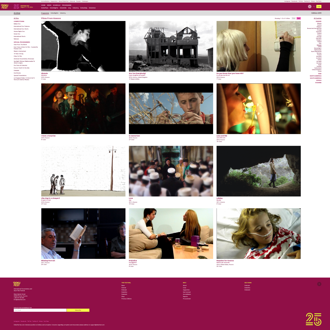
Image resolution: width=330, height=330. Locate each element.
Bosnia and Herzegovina (314, 28)
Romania (318, 56)
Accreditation (45, 1)
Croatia (319, 30)
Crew (184, 288)
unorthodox (17, 73)
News (49, 5)
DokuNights (54, 8)
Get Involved (187, 292)
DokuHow (92, 8)
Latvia (319, 46)
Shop (123, 296)
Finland (319, 33)
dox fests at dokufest (20, 65)
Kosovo (319, 45)
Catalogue (85, 1)
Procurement (187, 299)
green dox (17, 34)
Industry (76, 8)
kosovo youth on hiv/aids (21, 68)
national (16, 39)
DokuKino (124, 292)
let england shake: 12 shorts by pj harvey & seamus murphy (24, 78)
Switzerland (317, 68)
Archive (17, 13)
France (319, 35)
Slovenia (318, 63)
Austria (319, 25)
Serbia (319, 60)
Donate (78, 1)
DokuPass (44, 8)
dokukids (16, 70)
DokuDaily (83, 8)
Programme (66, 5)
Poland (319, 55)
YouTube (318, 1)
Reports (185, 296)
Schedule (56, 5)
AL (309, 6)
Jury (69, 8)
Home (43, 5)
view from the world (20, 44)
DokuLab (72, 1)
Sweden (319, 66)
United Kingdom (316, 70)
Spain (319, 65)
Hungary (318, 40)
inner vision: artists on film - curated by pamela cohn (26, 48)
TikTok (301, 1)
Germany (318, 38)
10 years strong (18, 54)
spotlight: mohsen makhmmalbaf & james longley (24, 62)
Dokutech (124, 294)
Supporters (54, 1)
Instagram (287, 1)
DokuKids (63, 8)
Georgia (319, 37)
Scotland (318, 58)
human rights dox (19, 31)
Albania (319, 23)
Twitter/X (307, 1)
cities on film (18, 56)
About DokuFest (63, 1)
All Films (16, 18)
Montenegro (317, 48)
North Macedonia (316, 51)
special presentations (20, 75)
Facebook (294, 1)
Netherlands (317, 50)
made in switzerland (20, 51)
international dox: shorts (21, 29)
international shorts (19, 36)
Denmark (318, 32)
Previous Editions (126, 299)
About (185, 285)
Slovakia (318, 61)
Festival (123, 288)
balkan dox (17, 24)
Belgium (319, 27)
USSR (319, 71)
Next (298, 18)
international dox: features (22, 26)
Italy (320, 43)
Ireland (319, 41)
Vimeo (313, 1)
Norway (319, 53)
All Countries (317, 18)
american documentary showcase (24, 59)
